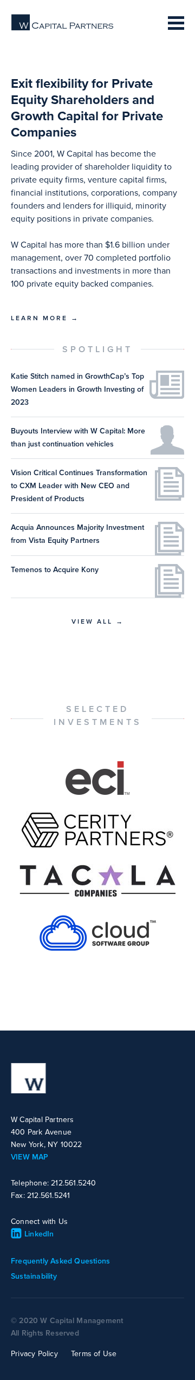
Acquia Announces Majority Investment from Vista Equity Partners (77, 534)
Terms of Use (93, 1353)
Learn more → (45, 318)
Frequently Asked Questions (60, 1261)
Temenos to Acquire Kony (55, 569)
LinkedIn (39, 1234)
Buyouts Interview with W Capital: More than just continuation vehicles (78, 437)
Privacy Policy (34, 1353)
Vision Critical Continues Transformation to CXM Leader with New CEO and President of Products (79, 485)
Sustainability (34, 1276)
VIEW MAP (30, 1157)
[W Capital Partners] (63, 28)
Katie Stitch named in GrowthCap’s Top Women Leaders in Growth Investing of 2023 (77, 389)
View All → (98, 621)
